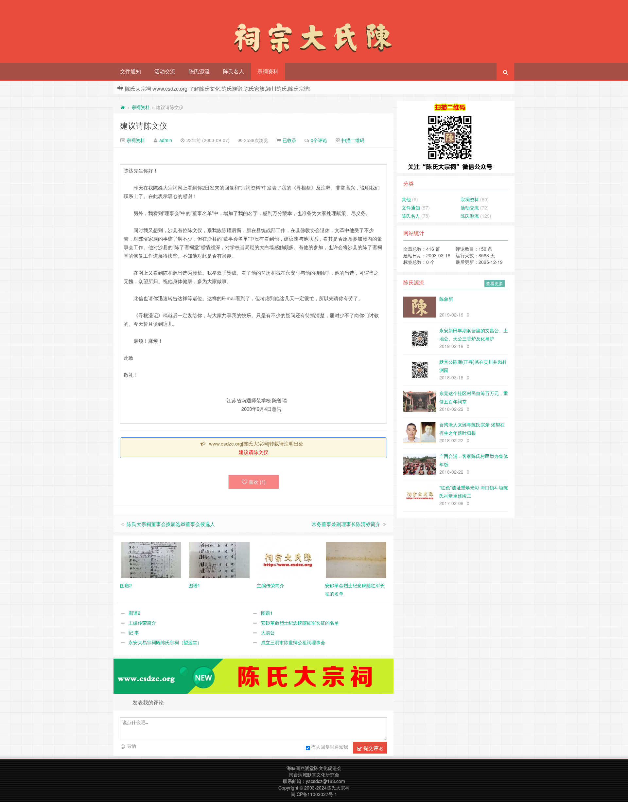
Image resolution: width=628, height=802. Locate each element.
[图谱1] (219, 559)
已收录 (289, 140)
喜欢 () (257, 481)
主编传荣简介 (142, 622)
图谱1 (267, 613)
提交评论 (372, 747)
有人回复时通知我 (329, 746)
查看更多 (494, 283)
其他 (406, 199)
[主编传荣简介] (287, 559)
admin (165, 140)
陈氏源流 (199, 71)
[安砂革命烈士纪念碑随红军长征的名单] (356, 559)
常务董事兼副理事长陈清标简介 (346, 523)
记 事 (134, 632)
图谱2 (134, 613)
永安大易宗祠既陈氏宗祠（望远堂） (165, 642)
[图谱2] (151, 559)
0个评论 (319, 140)
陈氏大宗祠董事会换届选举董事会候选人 (171, 523)
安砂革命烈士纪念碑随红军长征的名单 (300, 622)
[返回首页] (122, 107)
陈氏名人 (233, 71)
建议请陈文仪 (143, 125)
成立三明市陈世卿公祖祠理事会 (293, 642)
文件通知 (130, 71)
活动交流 (164, 71)
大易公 (268, 632)
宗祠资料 (267, 71)
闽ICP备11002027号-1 (314, 794)
